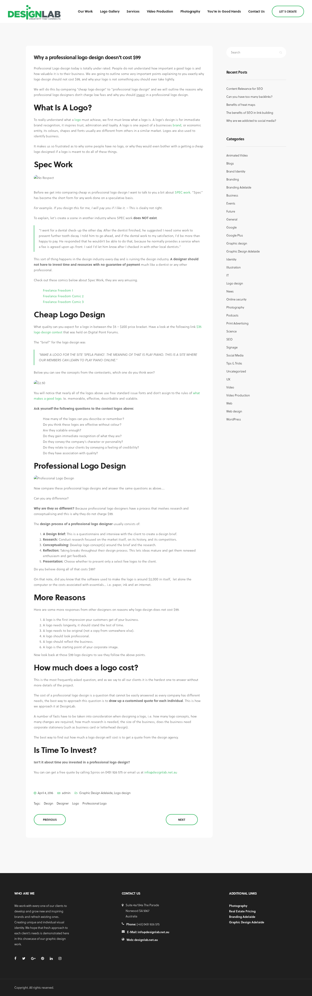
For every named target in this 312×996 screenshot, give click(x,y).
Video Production (160, 11)
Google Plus (234, 235)
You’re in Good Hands (224, 11)
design (48, 803)
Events (230, 203)
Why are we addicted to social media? (251, 120)
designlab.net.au (146, 940)
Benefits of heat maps (240, 104)
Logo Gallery (109, 11)
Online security (236, 299)
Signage (232, 347)
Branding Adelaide (238, 187)
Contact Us (256, 11)
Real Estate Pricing (242, 911)
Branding (232, 179)
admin (66, 793)
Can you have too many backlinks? (249, 96)
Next (181, 820)
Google (231, 227)
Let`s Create (288, 11)
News (230, 291)
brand (177, 125)
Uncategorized (236, 371)
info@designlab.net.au (160, 772)
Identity (231, 259)
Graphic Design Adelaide (96, 793)
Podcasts (232, 315)
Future (230, 211)
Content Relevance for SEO (244, 88)
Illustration (233, 267)
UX (228, 379)
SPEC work (182, 192)
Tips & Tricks (234, 363)
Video (230, 387)
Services (133, 11)
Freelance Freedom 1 (58, 290)
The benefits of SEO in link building (249, 112)
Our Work (85, 11)
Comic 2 (78, 296)
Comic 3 (78, 301)
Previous (50, 820)
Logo (75, 803)
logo (77, 119)
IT (227, 275)
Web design (234, 411)
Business (232, 195)
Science (231, 331)
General (231, 219)
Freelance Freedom (57, 296)
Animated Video (237, 155)
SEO (229, 339)
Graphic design (236, 243)
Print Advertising (237, 323)
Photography (190, 11)
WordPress (233, 419)
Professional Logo (94, 803)
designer (63, 803)
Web (229, 403)
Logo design (122, 793)
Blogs (230, 163)
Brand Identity (235, 171)
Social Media (234, 355)
